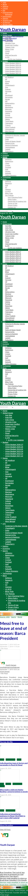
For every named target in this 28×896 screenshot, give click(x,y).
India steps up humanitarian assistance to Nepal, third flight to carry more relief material (12, 816)
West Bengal (9, 131)
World (5, 4)
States (5, 75)
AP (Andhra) (9, 77)
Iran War (8, 37)
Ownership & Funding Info (17, 201)
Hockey (7, 171)
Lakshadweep (10, 147)
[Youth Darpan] (2, 614)
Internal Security (11, 55)
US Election (6, 22)
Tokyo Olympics (10, 175)
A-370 (7, 57)
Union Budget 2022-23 (13, 71)
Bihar (7, 83)
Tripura (7, 125)
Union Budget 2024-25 (13, 67)
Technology (7, 177)
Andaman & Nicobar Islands (15, 135)
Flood (7, 53)
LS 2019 (8, 191)
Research (8, 183)
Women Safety (8, 24)
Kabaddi (8, 173)
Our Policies (9, 195)
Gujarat (8, 89)
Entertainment (8, 12)
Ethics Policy (12, 199)
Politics (5, 153)
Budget (5, 61)
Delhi (7, 139)
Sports (5, 157)
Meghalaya (9, 107)
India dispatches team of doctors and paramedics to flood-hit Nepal (14, 764)
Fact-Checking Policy (15, 197)
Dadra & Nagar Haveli (13, 141)
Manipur (8, 105)
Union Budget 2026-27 (13, 63)
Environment (7, 16)
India (4, 2)
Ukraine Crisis (7, 20)
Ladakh (7, 149)
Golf (6, 169)
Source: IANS (5, 617)
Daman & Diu (9, 143)
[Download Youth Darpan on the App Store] (23, 614)
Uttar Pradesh (10, 127)
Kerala (7, 99)
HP (6, 93)
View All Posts (5, 829)
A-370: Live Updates (15, 59)
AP (6, 79)
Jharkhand (9, 95)
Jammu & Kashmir (11, 145)
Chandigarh (9, 137)
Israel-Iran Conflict (11, 45)
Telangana (9, 123)
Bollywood (8, 14)
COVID (7, 51)
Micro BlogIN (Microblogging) (13, 36)
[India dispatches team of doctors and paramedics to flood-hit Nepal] (10, 757)
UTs (4, 133)
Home (5, 33)
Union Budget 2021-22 (13, 73)
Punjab (7, 115)
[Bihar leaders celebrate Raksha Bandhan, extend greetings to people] (10, 781)
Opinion (5, 18)
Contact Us (12, 207)
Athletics (8, 159)
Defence (5, 6)
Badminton (9, 161)
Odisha (7, 113)
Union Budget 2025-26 (13, 65)
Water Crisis (9, 49)
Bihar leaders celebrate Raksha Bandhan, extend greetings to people (14, 791)
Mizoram (8, 109)
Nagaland (8, 111)
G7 (6, 187)
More (4, 179)
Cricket (7, 165)
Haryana (8, 91)
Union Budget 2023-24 (13, 69)
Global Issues (7, 35)
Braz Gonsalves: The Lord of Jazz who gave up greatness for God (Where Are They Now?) (12, 874)
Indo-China (9, 41)
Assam (7, 81)
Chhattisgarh (10, 85)
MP (6, 101)
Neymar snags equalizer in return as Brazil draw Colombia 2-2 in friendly (13, 879)
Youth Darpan (13, 29)
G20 (6, 185)
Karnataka (9, 97)
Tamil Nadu (9, 121)
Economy (6, 155)
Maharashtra (9, 103)
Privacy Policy (12, 205)
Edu (4, 10)
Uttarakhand (9, 129)
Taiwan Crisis (9, 47)
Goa (6, 87)
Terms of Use (12, 203)
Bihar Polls (9, 193)
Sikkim (7, 119)
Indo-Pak (8, 39)
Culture (5, 8)
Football (8, 167)
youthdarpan (5, 667)
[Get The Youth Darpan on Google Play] (18, 614)
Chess (7, 163)
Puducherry (9, 151)
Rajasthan (8, 117)
